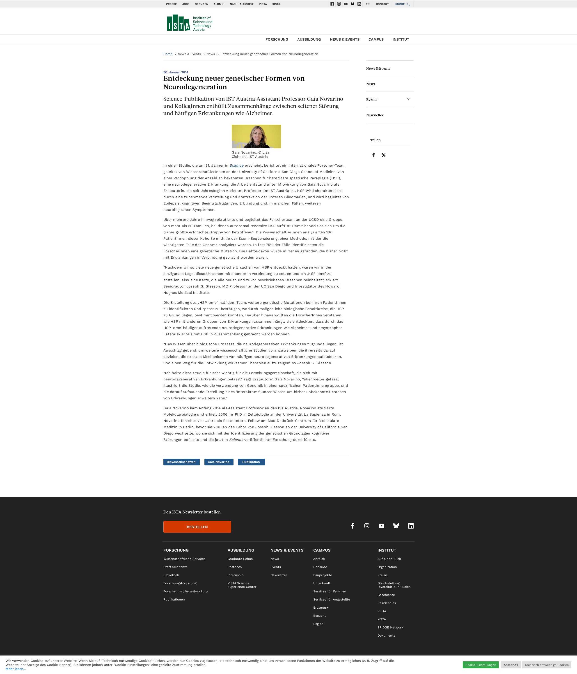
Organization (387, 567)
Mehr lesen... (16, 669)
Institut (401, 39)
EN (368, 4)
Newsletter (374, 115)
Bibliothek (171, 575)
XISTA (276, 4)
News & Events (344, 39)
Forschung (277, 39)
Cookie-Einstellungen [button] (480, 665)
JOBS (186, 4)
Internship (236, 575)
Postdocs (235, 567)
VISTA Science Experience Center (242, 585)
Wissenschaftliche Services (184, 559)
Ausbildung (309, 39)
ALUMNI (219, 4)
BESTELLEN (197, 527)
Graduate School (241, 559)
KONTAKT (382, 4)
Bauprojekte (322, 575)
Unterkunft (321, 583)
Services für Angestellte (331, 599)
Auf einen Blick (389, 559)
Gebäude (320, 567)
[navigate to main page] (189, 22)
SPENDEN (201, 4)
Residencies (387, 603)
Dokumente (386, 635)
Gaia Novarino (218, 462)
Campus (376, 39)
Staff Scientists (175, 567)
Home (167, 54)
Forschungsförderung (179, 583)
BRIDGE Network (390, 627)
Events (371, 99)
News (210, 54)
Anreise (319, 559)
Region (318, 624)
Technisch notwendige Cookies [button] (547, 665)
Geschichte (386, 595)
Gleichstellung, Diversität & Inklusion (394, 585)
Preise (382, 575)
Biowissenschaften (181, 462)
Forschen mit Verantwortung (185, 591)
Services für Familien (329, 591)
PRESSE (171, 4)
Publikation (251, 462)
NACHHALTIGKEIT (242, 4)
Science (236, 165)
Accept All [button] (511, 665)
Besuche (319, 615)
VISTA (263, 4)
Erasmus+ (320, 607)
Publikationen (174, 599)
